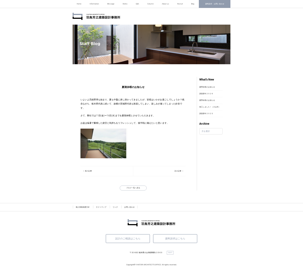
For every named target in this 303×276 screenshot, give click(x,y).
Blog (192, 4)
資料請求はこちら (175, 238)
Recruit (180, 4)
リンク (115, 207)
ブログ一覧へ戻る (133, 188)
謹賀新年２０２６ (206, 94)
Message (110, 4)
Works (125, 4)
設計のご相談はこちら (127, 238)
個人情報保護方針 (83, 207)
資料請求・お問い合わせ (214, 4)
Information (94, 4)
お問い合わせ (129, 207)
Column (150, 4)
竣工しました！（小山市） (209, 107)
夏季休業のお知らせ (207, 87)
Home (79, 4)
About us (165, 4)
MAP (170, 253)
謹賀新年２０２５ (206, 114)
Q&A (137, 4)
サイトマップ (101, 207)
